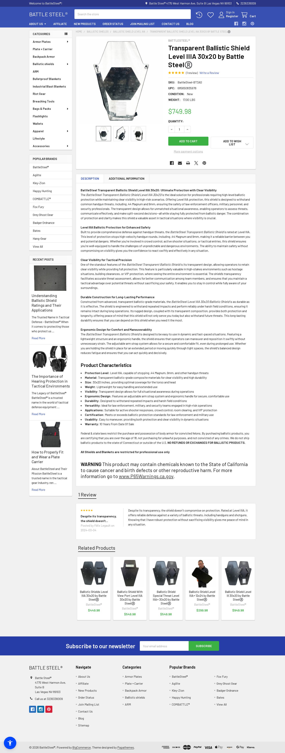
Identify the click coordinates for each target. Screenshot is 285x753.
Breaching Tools (43, 101)
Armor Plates (42, 41)
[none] (121, 81)
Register (232, 16)
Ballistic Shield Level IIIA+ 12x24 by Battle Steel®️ (202, 595)
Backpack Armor (44, 56)
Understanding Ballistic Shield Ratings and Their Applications (46, 302)
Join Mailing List (142, 24)
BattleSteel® (41, 167)
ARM (36, 71)
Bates (37, 230)
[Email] (179, 163)
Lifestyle (39, 138)
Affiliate (60, 24)
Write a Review (209, 73)
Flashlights (40, 116)
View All (38, 246)
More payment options (188, 151)
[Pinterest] (252, 23)
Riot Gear (39, 93)
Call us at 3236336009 (49, 699)
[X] (196, 163)
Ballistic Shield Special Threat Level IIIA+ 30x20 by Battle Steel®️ (166, 597)
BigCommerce (81, 747)
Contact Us (170, 24)
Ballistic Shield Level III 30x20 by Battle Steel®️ (238, 595)
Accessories (41, 146)
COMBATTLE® (42, 199)
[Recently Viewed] (200, 15)
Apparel (38, 131)
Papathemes (125, 747)
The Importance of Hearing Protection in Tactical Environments (51, 381)
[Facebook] (236, 23)
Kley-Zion (39, 183)
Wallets (38, 123)
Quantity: (176, 121)
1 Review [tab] (87, 494)
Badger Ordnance (43, 222)
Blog (189, 24)
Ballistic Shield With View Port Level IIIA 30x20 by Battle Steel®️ (130, 597)
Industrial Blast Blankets (49, 86)
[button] (232, 143)
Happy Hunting (42, 191)
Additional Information (126, 178)
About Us (36, 24)
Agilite (37, 175)
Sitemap (83, 725)
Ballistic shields (43, 64)
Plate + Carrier (43, 49)
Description (90, 178)
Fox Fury (38, 207)
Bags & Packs (42, 108)
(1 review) (192, 73)
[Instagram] (244, 23)
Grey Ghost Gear (43, 214)
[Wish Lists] (211, 15)
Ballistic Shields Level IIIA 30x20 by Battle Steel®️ (94, 595)
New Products (85, 24)
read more (38, 338)
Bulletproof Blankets (47, 79)
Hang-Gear (39, 238)
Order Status (113, 24)
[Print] (188, 163)
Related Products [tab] (96, 548)
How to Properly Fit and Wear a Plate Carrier (47, 457)
